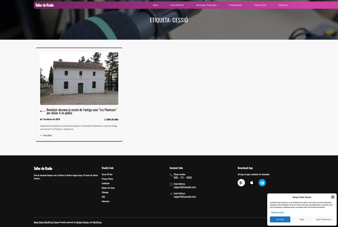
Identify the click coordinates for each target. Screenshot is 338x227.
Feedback (106, 183)
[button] (332, 197)
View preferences (323, 219)
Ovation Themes (82, 222)
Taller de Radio (44, 5)
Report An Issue (108, 187)
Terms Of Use (107, 174)
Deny (302, 219)
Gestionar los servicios (277, 212)
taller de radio (112, 119)
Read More (48, 135)
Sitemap (105, 192)
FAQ (103, 196)
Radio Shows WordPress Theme (46, 222)
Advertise (105, 201)
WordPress (97, 222)
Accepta (280, 219)
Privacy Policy (107, 178)
